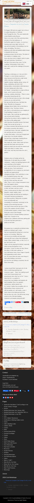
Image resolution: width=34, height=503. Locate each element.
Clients (6, 422)
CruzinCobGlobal (8, 1)
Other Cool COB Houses (10, 443)
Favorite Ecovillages (9, 433)
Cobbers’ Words (8, 425)
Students (6, 452)
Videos (6, 458)
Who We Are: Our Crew (10, 466)
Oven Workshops (8, 445)
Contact (6, 427)
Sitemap (5, 473)
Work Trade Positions (9, 468)
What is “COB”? (8, 460)
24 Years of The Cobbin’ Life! (12, 346)
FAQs (5, 429)
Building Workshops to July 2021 (12, 414)
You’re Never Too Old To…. (11, 349)
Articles (6, 408)
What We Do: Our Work (10, 462)
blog (11, 307)
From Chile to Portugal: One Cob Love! (14, 347)
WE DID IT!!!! (8, 355)
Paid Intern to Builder (9, 447)
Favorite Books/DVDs (9, 431)
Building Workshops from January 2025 (14, 410)
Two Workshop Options (10, 456)
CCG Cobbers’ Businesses (11, 418)
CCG (5, 416)
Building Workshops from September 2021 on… (16, 412)
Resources (7, 448)
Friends (6, 435)
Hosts (5, 439)
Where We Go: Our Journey (11, 464)
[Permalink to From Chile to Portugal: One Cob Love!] (17, 14)
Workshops (7, 470)
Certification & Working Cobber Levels (14, 420)
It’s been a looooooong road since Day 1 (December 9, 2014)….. (14, 352)
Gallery (6, 437)
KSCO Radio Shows (9, 441)
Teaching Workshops (9, 454)
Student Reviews (8, 450)
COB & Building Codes (10, 424)
